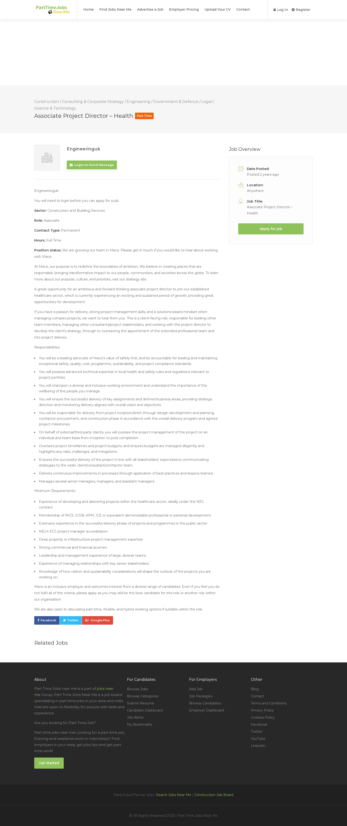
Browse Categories (142, 696)
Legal (207, 101)
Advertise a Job (150, 9)
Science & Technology (55, 108)
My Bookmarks (139, 724)
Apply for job (271, 229)
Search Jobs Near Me (173, 795)
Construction (46, 101)
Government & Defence (176, 101)
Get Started (49, 763)
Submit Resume (140, 703)
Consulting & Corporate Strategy (93, 101)
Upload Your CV (217, 9)
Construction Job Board (213, 795)
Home (88, 9)
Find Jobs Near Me (115, 9)
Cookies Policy (263, 717)
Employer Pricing (184, 9)
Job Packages (200, 696)
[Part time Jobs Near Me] (52, 10)
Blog (255, 689)
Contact (243, 9)
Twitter (72, 620)
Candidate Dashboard (145, 710)
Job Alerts (135, 717)
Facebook (48, 620)
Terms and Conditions (269, 703)
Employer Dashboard (206, 710)
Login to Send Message (93, 165)
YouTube (258, 739)
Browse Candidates (205, 703)
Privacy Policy (262, 710)
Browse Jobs (137, 689)
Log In (282, 10)
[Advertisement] (141, 52)
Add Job (196, 689)
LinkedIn (258, 746)
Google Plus (100, 620)
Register (302, 10)
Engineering (138, 101)
